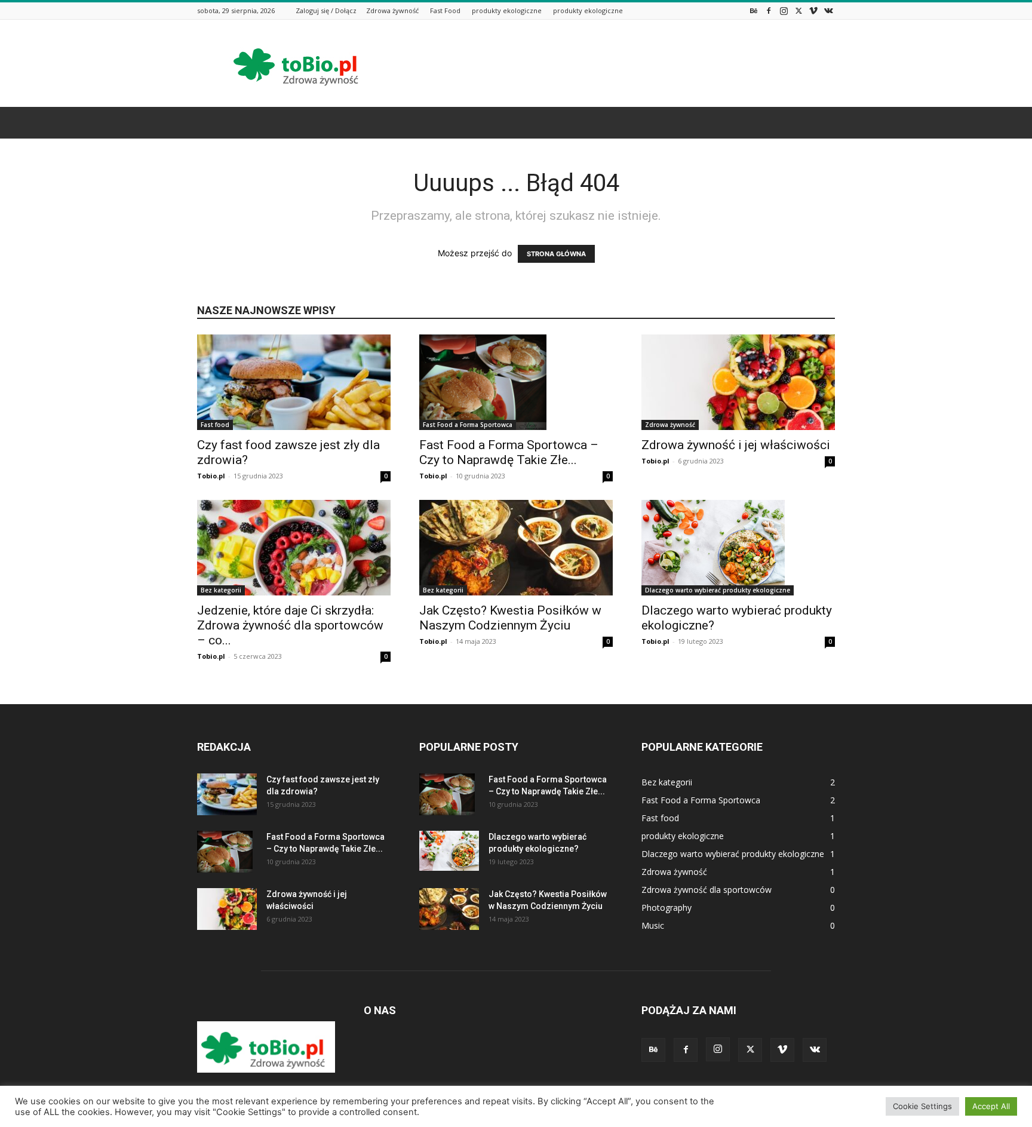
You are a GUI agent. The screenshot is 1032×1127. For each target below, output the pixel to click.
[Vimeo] (813, 10)
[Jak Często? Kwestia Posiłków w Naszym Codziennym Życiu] (516, 547)
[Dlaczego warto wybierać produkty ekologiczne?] (738, 547)
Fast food (215, 424)
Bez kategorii (221, 590)
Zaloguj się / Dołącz (326, 10)
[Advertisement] (617, 63)
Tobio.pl (211, 475)
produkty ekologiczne (507, 10)
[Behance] (753, 10)
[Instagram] (783, 10)
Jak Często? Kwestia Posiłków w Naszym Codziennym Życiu (510, 617)
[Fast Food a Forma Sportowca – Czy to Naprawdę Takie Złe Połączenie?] (516, 382)
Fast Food (445, 10)
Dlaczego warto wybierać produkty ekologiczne (717, 590)
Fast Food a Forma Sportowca (467, 424)
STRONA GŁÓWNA (556, 254)
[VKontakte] (828, 10)
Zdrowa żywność (392, 10)
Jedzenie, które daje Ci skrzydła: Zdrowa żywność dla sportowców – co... (290, 625)
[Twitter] (798, 10)
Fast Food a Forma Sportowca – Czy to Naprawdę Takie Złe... (508, 452)
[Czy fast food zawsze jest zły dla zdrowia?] (294, 382)
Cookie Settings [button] (922, 1106)
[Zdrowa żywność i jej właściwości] (738, 382)
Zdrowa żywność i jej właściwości (735, 445)
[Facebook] (768, 10)
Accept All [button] (991, 1106)
